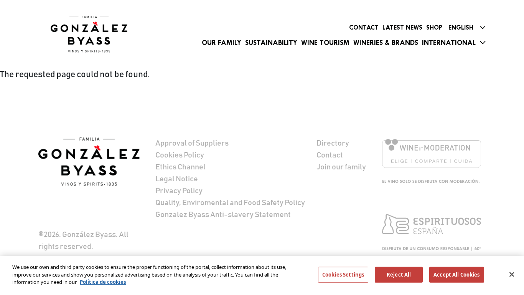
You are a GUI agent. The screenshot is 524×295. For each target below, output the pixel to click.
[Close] (511, 274)
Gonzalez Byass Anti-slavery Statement (223, 215)
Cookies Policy (179, 155)
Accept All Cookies (456, 274)
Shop (434, 27)
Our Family (221, 42)
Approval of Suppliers (192, 143)
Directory (332, 143)
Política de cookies (103, 281)
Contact (364, 27)
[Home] (89, 34)
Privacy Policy (179, 191)
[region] (262, 275)
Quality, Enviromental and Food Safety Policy (230, 203)
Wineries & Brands (385, 42)
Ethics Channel (180, 167)
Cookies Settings (343, 274)
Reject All (399, 274)
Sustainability (271, 42)
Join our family (341, 167)
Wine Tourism (325, 42)
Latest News (402, 27)
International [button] (449, 42)
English (460, 27)
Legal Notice (176, 179)
